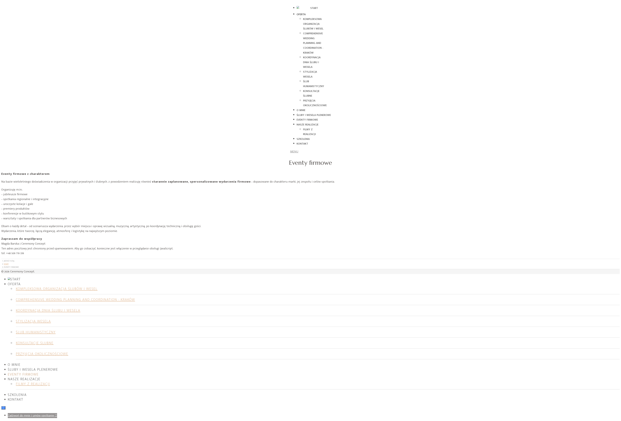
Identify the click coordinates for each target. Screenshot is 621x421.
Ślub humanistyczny (313, 84)
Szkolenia (303, 139)
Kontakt (302, 143)
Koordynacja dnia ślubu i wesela (312, 62)
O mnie (301, 110)
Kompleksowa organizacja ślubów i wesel (313, 24)
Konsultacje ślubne (311, 93)
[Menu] (295, 151)
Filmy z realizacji (309, 132)
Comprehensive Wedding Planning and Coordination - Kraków (313, 43)
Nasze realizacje (307, 124)
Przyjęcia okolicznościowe (315, 103)
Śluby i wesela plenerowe (314, 115)
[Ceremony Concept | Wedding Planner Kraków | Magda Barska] (313, 8)
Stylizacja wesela (310, 74)
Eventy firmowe (307, 120)
